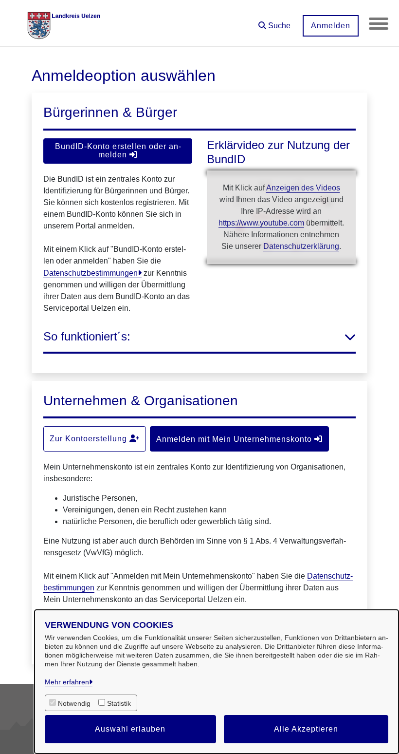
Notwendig (74, 703)
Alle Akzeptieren (306, 729)
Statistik (119, 703)
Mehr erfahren (67, 682)
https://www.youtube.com (261, 223)
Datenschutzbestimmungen (90, 273)
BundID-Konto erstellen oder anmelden (118, 150)
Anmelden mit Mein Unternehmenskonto (235, 439)
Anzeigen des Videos (303, 188)
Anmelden (330, 25)
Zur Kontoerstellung (89, 438)
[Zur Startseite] (66, 23)
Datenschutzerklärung (301, 246)
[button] (274, 22)
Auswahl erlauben (130, 729)
